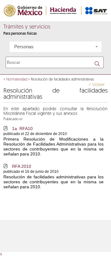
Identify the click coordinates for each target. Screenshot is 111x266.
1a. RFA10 (22, 128)
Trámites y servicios (26, 27)
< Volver (97, 85)
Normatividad (16, 79)
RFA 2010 (21, 166)
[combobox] (55, 46)
